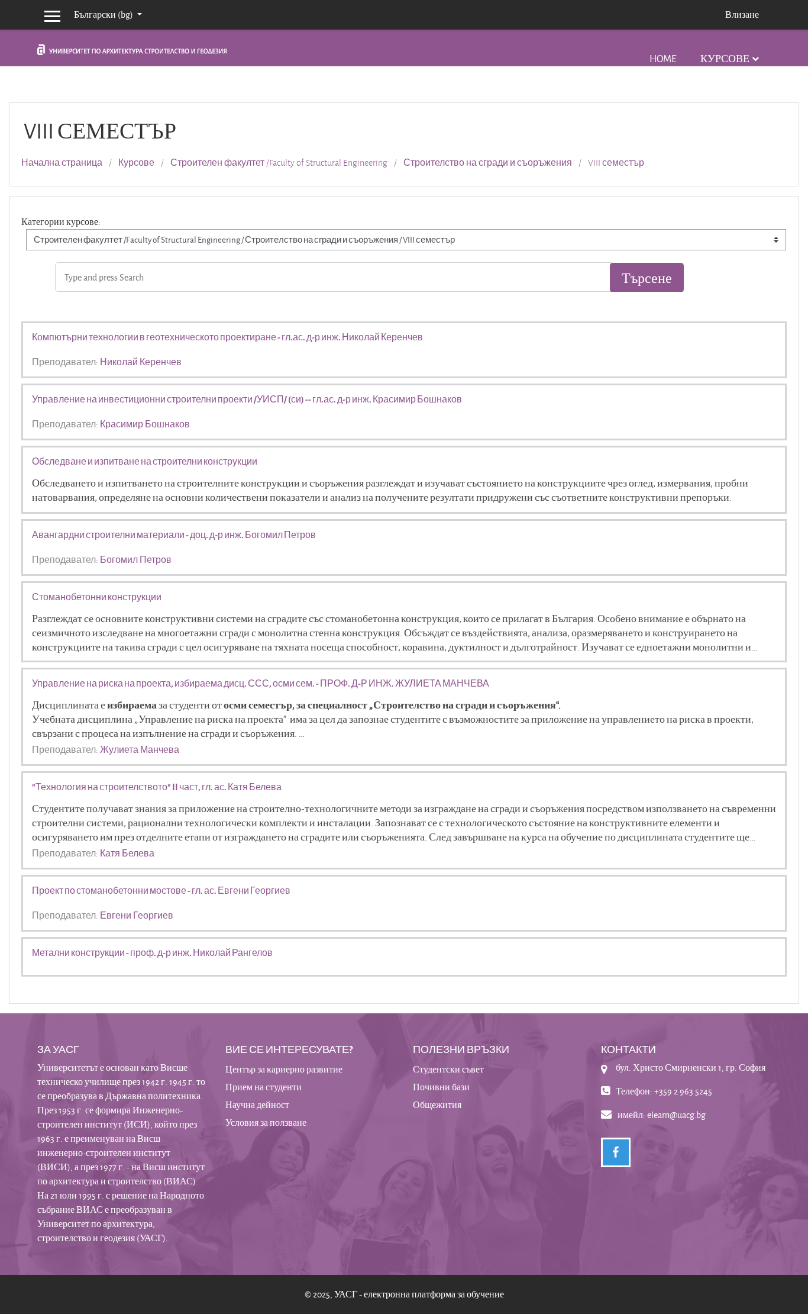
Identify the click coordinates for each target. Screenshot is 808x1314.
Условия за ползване (265, 1122)
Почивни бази (441, 1087)
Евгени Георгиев (136, 915)
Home (663, 58)
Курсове (724, 58)
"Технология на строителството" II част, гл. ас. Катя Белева (157, 787)
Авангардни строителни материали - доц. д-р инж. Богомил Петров (174, 534)
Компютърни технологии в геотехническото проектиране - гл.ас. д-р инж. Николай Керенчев (227, 337)
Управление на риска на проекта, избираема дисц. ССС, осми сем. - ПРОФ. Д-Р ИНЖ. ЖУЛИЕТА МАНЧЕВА (260, 683)
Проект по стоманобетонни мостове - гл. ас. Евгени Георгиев (161, 890)
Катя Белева (127, 853)
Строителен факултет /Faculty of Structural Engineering (278, 163)
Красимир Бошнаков (145, 424)
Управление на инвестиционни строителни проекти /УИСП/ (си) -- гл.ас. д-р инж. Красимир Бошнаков (247, 399)
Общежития (437, 1105)
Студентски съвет (448, 1069)
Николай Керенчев (141, 362)
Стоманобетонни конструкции (96, 597)
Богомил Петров (136, 559)
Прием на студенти (263, 1087)
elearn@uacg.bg (676, 1115)
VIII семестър (616, 163)
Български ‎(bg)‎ (104, 14)
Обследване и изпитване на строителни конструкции (144, 461)
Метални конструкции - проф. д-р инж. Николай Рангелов (152, 952)
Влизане (742, 14)
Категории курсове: (61, 221)
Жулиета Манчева (139, 749)
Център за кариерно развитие (283, 1069)
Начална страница (61, 163)
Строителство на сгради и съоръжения (487, 163)
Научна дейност (257, 1105)
